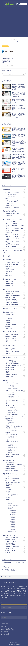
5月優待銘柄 (12, 522)
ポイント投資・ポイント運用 (15, 482)
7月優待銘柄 (12, 526)
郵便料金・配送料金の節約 (15, 454)
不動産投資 (15, 484)
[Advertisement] (14, 22)
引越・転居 (15, 266)
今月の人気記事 (5, 634)
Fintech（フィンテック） (15, 192)
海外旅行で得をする (12, 437)
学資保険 (15, 322)
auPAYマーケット (12, 394)
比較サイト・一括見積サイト (15, 207)
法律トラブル (15, 350)
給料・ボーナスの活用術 (15, 304)
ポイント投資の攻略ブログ (9, 570)
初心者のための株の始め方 (14, 505)
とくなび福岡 (5, 567)
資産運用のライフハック (14, 474)
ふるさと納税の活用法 (15, 362)
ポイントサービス (15, 405)
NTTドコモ (10, 445)
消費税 (15, 373)
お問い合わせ (4, 631)
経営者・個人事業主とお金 (15, 302)
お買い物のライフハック (15, 383)
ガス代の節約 (11, 422)
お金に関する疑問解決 (14, 211)
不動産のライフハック (14, 279)
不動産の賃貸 (15, 285)
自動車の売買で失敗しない (14, 430)
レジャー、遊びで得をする (15, 414)
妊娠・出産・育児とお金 (15, 264)
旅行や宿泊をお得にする (15, 434)
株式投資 (15, 499)
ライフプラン (14, 259)
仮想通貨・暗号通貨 (12, 194)
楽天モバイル (11, 452)
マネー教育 (14, 256)
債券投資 (15, 485)
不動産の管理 (15, 283)
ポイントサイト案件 (12, 409)
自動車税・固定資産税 (15, 374)
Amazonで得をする (12, 392)
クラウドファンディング (15, 200)
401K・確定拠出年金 (12, 317)
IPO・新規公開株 (11, 501)
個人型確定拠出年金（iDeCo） (15, 365)
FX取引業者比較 (15, 462)
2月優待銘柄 (12, 517)
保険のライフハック (14, 312)
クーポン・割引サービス (15, 400)
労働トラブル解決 (15, 348)
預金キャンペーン (15, 550)
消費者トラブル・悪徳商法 (15, 351)
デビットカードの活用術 (15, 234)
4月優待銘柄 (12, 521)
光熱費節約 (15, 420)
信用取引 (10, 503)
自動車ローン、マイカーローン (15, 340)
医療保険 (15, 320)
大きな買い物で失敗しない (15, 428)
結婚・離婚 (15, 271)
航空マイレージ (11, 412)
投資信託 (15, 492)
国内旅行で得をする (12, 436)
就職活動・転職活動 (15, 299)
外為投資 (15, 487)
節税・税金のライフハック (14, 357)
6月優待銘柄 (12, 524)
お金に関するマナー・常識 (15, 213)
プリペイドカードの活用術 (15, 241)
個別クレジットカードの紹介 (15, 244)
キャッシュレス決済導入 (15, 223)
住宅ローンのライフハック (14, 308)
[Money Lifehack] (14, 6)
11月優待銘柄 (13, 512)
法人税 (15, 371)
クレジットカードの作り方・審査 (15, 228)
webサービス (14, 189)
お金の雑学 (15, 215)
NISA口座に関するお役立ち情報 (15, 464)
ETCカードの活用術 (15, 222)
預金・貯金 (15, 552)
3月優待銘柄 (12, 519)
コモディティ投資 (15, 480)
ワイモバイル (11, 449)
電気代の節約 (11, 423)
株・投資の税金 (15, 369)
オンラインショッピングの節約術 (15, 390)
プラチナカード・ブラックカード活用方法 (15, 238)
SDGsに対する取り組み (7, 630)
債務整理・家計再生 (15, 336)
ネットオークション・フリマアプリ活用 (15, 402)
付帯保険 (15, 243)
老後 (15, 273)
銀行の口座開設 (15, 543)
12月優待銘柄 (13, 514)
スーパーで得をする (12, 386)
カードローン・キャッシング (15, 334)
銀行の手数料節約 (15, 544)
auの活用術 (10, 444)
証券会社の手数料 (15, 468)
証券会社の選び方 (14, 460)
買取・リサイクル (15, 440)
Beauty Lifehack (6, 566)
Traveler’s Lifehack (7, 565)
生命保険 (15, 326)
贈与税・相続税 (15, 376)
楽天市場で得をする (12, 397)
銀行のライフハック (14, 535)
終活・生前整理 (15, 269)
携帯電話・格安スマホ (13, 450)
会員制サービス (15, 205)
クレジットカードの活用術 (15, 230)
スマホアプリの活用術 (15, 201)
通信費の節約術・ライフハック (15, 441)
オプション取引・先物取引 (15, 478)
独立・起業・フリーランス (15, 301)
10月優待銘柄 (13, 510)
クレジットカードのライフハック (14, 219)
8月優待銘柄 (12, 527)
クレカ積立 (10, 495)
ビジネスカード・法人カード (15, 236)
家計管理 (15, 432)
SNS (15, 198)
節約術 (14, 380)
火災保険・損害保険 (15, 324)
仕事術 (14, 289)
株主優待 (10, 508)
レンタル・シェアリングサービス (15, 416)
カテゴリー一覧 (5, 633)
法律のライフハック (14, 345)
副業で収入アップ (15, 297)
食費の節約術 (15, 456)
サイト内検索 (23, 3)
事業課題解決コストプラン (9, 569)
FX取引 (9, 489)
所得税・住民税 (15, 367)
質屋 (15, 341)
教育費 (15, 268)
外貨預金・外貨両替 (15, 541)
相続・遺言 (15, 353)
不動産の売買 (15, 281)
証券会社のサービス (15, 466)
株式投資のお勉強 (12, 531)
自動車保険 (15, 328)
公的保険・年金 (15, 314)
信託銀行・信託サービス (15, 539)
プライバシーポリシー (7, 628)
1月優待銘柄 (12, 516)
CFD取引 (15, 476)
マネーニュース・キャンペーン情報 (14, 251)
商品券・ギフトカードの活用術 (15, 426)
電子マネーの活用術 (15, 246)
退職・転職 (15, 275)
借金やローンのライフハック (14, 331)
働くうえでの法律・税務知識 (15, 295)
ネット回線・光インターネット (15, 447)
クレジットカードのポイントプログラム (15, 226)
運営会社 (3, 626)
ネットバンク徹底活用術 (15, 537)
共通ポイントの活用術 (13, 410)
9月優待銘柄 (12, 529)
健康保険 (10, 318)
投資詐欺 (15, 498)
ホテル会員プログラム (13, 407)
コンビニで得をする (12, 385)
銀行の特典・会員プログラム (15, 546)
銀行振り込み (15, 548)
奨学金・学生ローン (15, 338)
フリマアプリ (15, 203)
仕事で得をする (15, 293)
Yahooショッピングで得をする (15, 396)
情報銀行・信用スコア (13, 196)
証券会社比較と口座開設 (15, 470)
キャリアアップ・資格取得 (15, 291)
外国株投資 (10, 507)
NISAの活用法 (15, 360)
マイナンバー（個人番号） (15, 363)
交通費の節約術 (15, 418)
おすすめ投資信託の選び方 (14, 494)
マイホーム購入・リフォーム (15, 262)
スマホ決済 (15, 232)
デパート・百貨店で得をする (14, 388)
